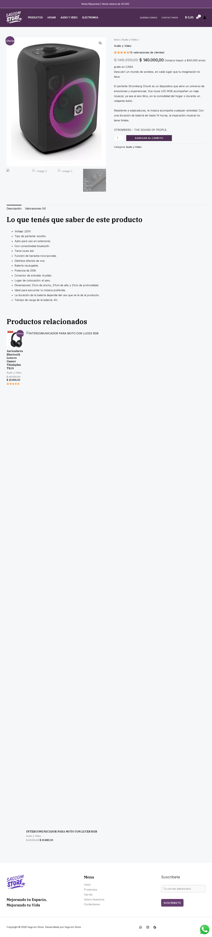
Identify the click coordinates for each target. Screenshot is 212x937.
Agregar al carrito (149, 138)
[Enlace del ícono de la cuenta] (204, 17)
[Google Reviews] (154, 927)
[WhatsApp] (140, 927)
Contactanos (169, 17)
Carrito (88, 894)
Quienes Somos (148, 17)
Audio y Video (69, 17)
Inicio (117, 39)
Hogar (52, 17)
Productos (35, 17)
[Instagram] (147, 927)
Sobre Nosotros (94, 899)
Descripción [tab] (14, 208)
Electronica (90, 17)
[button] (100, 43)
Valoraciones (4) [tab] (35, 208)
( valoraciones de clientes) (147, 52)
